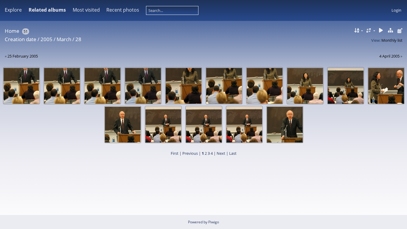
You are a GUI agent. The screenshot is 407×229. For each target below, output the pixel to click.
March (64, 39)
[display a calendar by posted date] (399, 30)
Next (221, 153)
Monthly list (392, 40)
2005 (46, 39)
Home (12, 30)
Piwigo (213, 222)
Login (396, 10)
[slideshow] (381, 30)
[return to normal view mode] (390, 30)
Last (233, 153)
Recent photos (122, 10)
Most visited (86, 10)
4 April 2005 (389, 56)
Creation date (20, 39)
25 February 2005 (22, 56)
